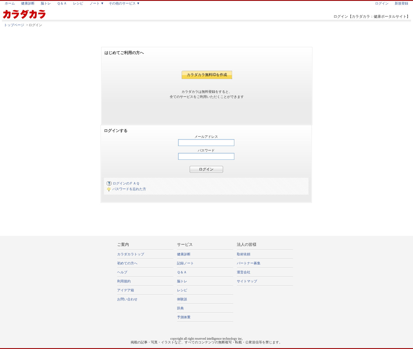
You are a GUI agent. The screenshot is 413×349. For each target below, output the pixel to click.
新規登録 (401, 3)
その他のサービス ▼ (124, 3)
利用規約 (124, 281)
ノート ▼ (97, 3)
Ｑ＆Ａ (62, 3)
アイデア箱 (125, 290)
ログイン (382, 3)
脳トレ (46, 3)
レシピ (78, 3)
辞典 (180, 308)
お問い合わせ (127, 299)
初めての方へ (127, 263)
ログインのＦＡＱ (126, 183)
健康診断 (28, 3)
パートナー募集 (248, 263)
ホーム (10, 3)
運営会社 (243, 272)
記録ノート (185, 263)
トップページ (14, 25)
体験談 (182, 299)
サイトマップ (247, 281)
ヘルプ (122, 272)
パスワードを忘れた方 (129, 189)
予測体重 (183, 317)
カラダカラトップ (130, 254)
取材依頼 (243, 254)
